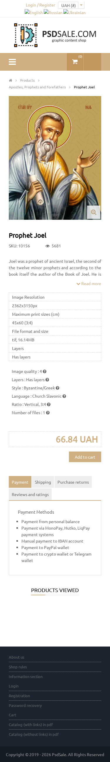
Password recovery (25, 705)
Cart (12, 714)
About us (16, 656)
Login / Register (40, 4)
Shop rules (18, 666)
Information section (26, 676)
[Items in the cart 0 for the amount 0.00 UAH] (75, 59)
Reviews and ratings (30, 494)
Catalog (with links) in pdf (31, 724)
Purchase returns (73, 482)
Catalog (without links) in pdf (34, 734)
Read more (90, 283)
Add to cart (85, 456)
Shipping (43, 482)
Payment (20, 482)
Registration (19, 695)
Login (13, 685)
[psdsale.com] (55, 34)
